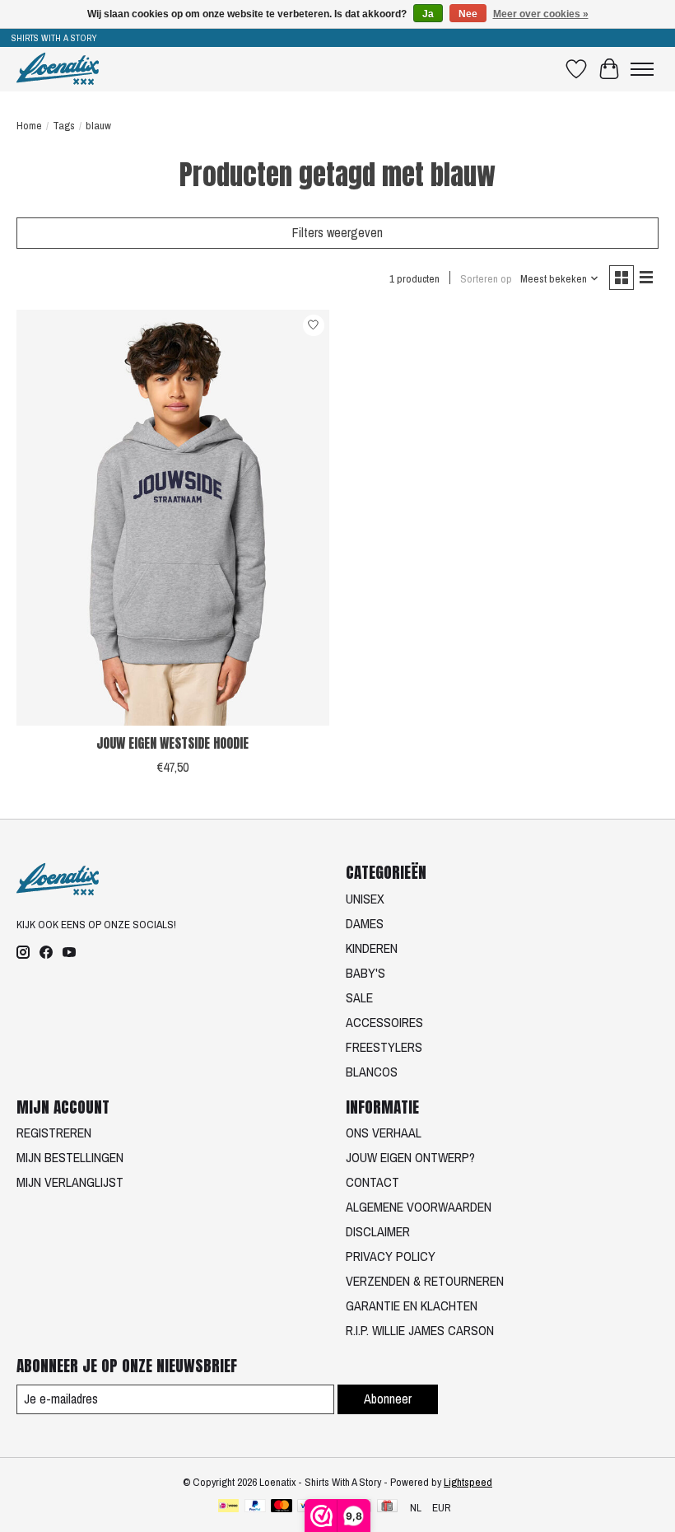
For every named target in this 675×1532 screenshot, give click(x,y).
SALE (359, 997)
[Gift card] (387, 1507)
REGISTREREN (53, 1132)
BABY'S (365, 973)
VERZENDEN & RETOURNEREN (425, 1281)
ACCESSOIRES (384, 1022)
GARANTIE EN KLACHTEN (411, 1305)
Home (29, 125)
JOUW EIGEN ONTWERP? (410, 1157)
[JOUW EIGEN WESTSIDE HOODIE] (172, 518)
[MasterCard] (281, 1507)
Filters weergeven (337, 232)
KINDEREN (372, 948)
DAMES (365, 923)
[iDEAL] (228, 1507)
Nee (468, 14)
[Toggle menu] (642, 69)
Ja (428, 14)
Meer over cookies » (541, 14)
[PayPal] (255, 1507)
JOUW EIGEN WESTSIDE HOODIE (172, 743)
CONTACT (372, 1182)
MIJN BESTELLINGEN (69, 1157)
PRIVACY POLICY (390, 1256)
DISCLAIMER (378, 1231)
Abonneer (388, 1399)
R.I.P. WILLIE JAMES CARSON (420, 1330)
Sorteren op (486, 278)
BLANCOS (372, 1072)
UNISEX (365, 899)
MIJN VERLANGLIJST (69, 1182)
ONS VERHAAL (383, 1132)
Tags (64, 125)
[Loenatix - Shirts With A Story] (57, 69)
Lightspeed (468, 1481)
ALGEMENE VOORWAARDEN (418, 1207)
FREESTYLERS (384, 1047)
